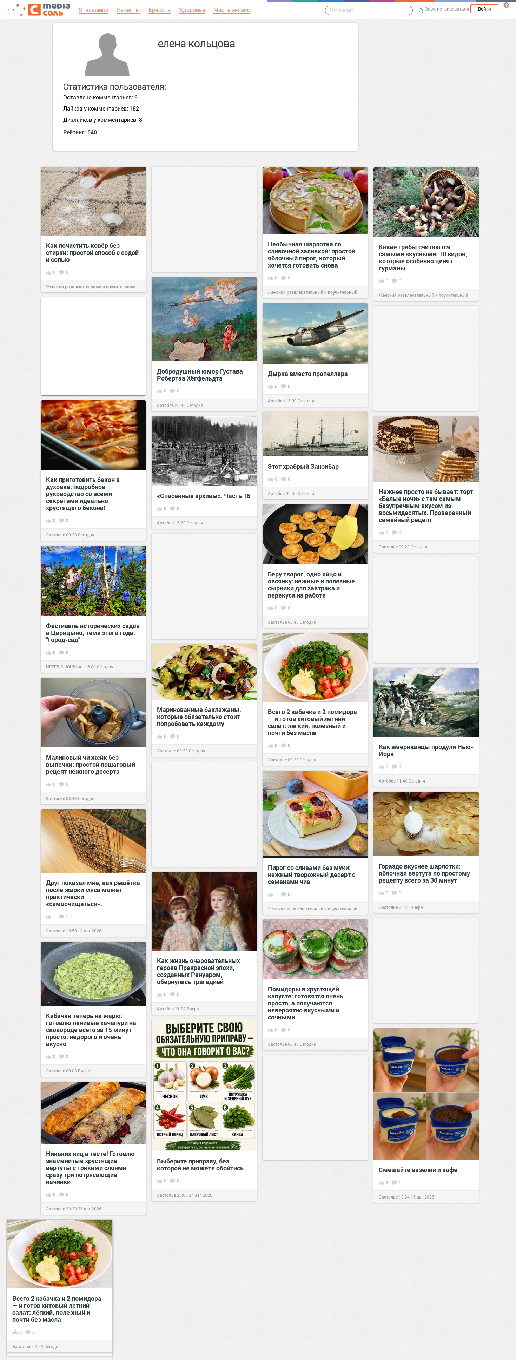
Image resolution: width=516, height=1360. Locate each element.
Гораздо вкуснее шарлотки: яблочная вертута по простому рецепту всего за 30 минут (424, 873)
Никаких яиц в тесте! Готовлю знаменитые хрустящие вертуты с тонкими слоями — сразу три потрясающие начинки (90, 1167)
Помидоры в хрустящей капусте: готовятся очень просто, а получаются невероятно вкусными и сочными (305, 1003)
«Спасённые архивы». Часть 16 (203, 495)
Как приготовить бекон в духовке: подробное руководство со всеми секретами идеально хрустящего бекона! (83, 493)
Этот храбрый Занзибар (303, 466)
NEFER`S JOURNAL (65, 666)
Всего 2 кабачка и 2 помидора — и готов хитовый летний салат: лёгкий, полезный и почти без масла (312, 722)
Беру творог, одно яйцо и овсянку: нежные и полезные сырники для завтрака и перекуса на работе (311, 584)
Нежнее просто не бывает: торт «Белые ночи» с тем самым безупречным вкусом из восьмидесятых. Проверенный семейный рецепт (426, 505)
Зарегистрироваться (447, 9)
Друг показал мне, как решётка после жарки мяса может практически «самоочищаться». (93, 893)
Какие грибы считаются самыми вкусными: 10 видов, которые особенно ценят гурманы (423, 257)
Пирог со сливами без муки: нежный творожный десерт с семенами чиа (311, 874)
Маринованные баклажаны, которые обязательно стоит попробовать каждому (199, 716)
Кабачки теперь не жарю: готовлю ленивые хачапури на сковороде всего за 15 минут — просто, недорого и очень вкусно (92, 1029)
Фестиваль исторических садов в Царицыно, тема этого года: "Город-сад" (93, 632)
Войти (484, 9)
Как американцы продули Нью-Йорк (426, 750)
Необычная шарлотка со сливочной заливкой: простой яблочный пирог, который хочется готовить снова (311, 254)
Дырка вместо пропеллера (308, 373)
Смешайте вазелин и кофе (418, 1169)
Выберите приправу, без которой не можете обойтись (200, 1164)
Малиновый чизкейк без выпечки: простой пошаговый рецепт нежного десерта (90, 764)
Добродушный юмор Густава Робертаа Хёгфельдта (200, 375)
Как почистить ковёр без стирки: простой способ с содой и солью (92, 252)
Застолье (55, 534)
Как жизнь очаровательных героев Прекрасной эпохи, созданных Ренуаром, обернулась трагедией (198, 971)
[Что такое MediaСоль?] (506, 5)
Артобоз (165, 405)
